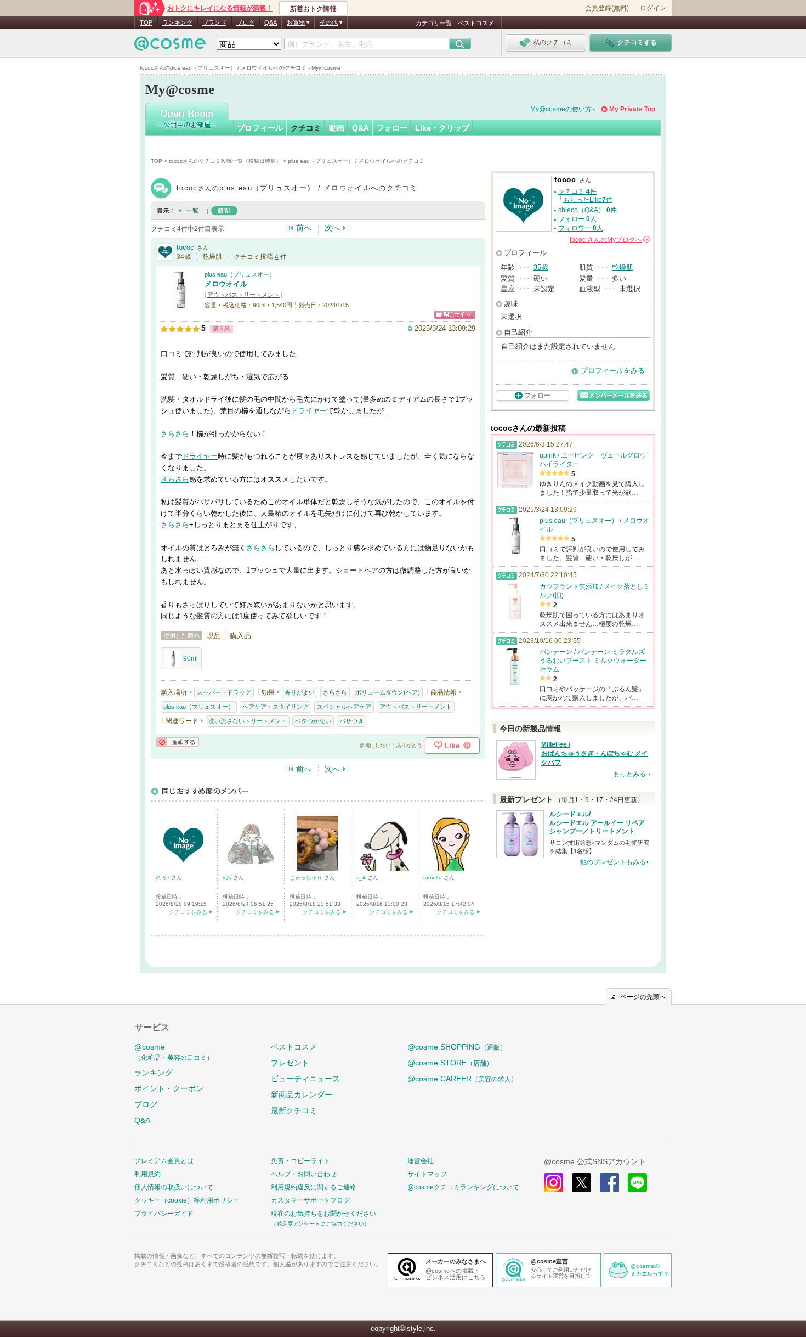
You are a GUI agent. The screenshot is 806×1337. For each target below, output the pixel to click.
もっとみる (629, 774)
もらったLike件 (587, 200)
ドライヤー (309, 411)
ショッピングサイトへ (454, 315)
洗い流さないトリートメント (247, 721)
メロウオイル (226, 284)
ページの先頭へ (643, 997)
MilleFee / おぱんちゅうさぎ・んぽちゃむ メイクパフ (594, 754)
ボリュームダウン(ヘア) (387, 692)
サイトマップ (427, 1174)
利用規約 (147, 1174)
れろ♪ (163, 878)
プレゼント (290, 1062)
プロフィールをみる (613, 370)
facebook (609, 1182)
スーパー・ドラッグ (224, 692)
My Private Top (632, 109)
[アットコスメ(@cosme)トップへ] (170, 46)
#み (228, 878)
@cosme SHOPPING (457, 1046)
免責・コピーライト (300, 1161)
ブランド (214, 22)
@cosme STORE (450, 1062)
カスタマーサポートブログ (310, 1200)
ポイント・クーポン (168, 1088)
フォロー (392, 127)
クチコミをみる (188, 912)
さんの (609, 240)
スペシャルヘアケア (344, 706)
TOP (146, 22)
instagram (553, 1182)
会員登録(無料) (607, 8)
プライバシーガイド (164, 1213)
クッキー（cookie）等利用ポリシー (187, 1200)
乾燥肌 (622, 267)
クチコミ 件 (577, 191)
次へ (332, 227)
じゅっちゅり (307, 878)
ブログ (245, 22)
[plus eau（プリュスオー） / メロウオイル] (180, 304)
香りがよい (300, 692)
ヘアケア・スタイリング (275, 706)
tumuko (433, 878)
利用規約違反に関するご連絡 (313, 1187)
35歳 (540, 267)
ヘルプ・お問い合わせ (304, 1174)
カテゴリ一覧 (434, 23)
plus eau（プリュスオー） (240, 274)
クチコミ (306, 127)
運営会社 (420, 1161)
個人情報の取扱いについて (173, 1187)
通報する (177, 742)
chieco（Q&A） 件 (587, 210)
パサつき (351, 721)
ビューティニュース (305, 1078)
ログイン (653, 8)
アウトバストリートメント (243, 294)
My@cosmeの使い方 (561, 109)
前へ (303, 227)
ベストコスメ (476, 23)
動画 (336, 127)
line (637, 1182)
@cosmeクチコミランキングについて (463, 1187)
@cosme (173, 1052)
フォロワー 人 (580, 228)
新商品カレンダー (301, 1094)
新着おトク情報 (313, 9)
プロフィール (260, 127)
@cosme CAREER (462, 1078)
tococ (185, 247)
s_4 (361, 878)
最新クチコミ (294, 1110)
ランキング (177, 22)
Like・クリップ (442, 127)
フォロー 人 (577, 219)
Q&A (270, 22)
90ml (190, 658)
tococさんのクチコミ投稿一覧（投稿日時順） (225, 161)
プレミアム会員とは (164, 1161)
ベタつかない (313, 721)
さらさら (175, 434)
